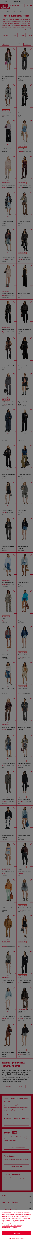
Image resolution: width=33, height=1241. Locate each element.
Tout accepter (16, 1233)
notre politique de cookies (9, 1227)
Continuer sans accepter (16, 1238)
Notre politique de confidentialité (11, 1225)
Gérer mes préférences (9, 1224)
